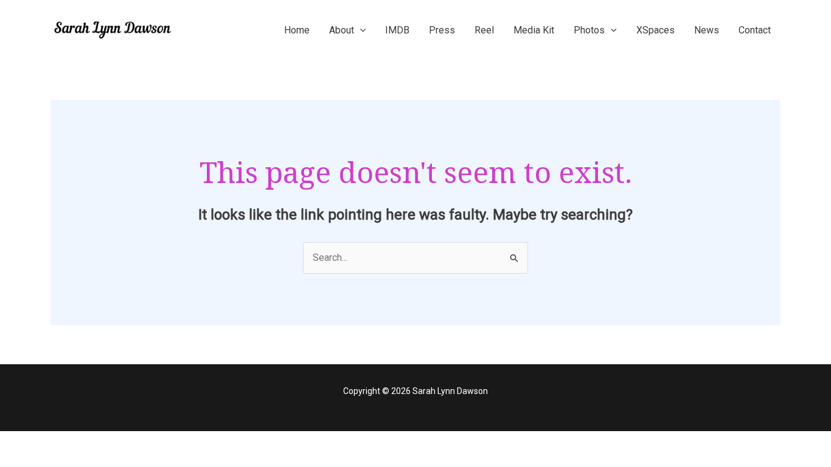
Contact (755, 30)
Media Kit (533, 30)
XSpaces (655, 30)
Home (297, 30)
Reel (484, 30)
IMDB (397, 30)
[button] (360, 30)
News (706, 30)
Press (442, 30)
